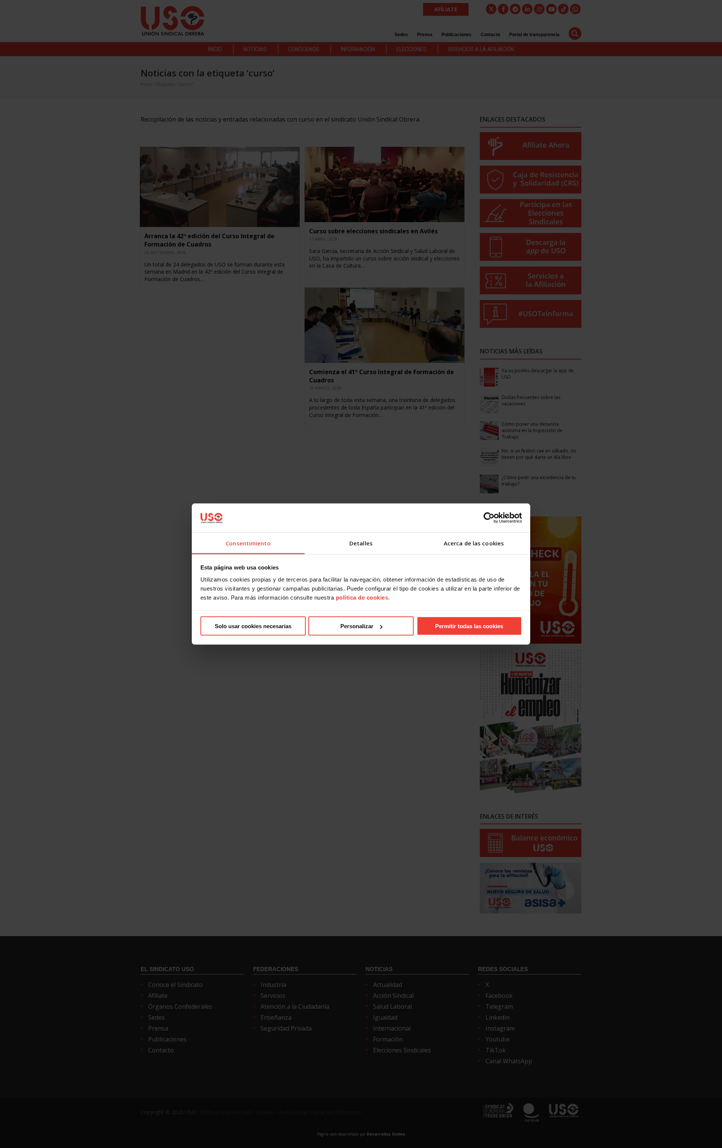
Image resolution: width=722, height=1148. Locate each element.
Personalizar (356, 626)
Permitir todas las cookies (469, 626)
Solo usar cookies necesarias (253, 626)
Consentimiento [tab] (248, 543)
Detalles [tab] (361, 543)
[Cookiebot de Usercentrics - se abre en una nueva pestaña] (489, 518)
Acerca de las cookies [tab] (474, 543)
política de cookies (362, 597)
